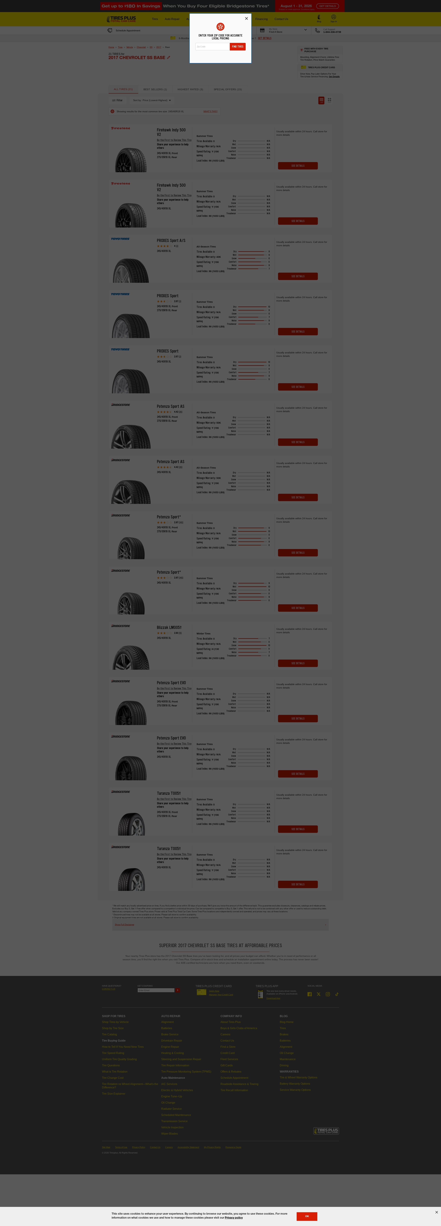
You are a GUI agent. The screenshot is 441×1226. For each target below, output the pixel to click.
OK (307, 1216)
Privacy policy (234, 1218)
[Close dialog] (246, 18)
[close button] (436, 1212)
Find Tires (237, 46)
